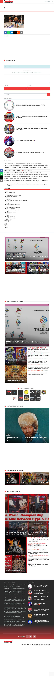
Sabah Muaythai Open (11, 243)
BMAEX (8, 224)
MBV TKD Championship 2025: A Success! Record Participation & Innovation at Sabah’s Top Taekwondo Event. (38, 583)
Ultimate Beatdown (11, 247)
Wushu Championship (11, 248)
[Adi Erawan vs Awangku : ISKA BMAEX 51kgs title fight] (41, 509)
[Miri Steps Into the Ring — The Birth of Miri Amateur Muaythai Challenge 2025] (16, 594)
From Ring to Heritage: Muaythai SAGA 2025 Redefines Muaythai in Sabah (38, 576)
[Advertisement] (27, 47)
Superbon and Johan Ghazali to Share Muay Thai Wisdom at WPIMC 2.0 (38, 570)
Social (6, 257)
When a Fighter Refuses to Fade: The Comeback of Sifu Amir (18, 209)
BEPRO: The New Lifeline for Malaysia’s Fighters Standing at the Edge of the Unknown (32, 147)
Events (6, 221)
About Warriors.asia (27, 675)
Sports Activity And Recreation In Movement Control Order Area (38, 595)
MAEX (8, 233)
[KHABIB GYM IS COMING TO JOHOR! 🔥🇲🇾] (11, 85)
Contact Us (42, 675)
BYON (8, 228)
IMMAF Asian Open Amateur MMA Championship (17, 231)
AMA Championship (11, 223)
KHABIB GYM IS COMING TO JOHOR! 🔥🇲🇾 (25, 171)
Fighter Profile (8, 251)
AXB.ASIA (17, 616)
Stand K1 (8, 244)
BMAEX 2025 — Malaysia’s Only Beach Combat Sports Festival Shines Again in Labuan (31, 159)
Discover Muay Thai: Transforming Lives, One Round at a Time (30, 183)
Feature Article (8, 249)
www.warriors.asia (8, 648)
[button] (5, 77)
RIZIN (8, 241)
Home (22, 675)
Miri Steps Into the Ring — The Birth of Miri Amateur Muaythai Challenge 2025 (37, 404)
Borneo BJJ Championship (12, 227)
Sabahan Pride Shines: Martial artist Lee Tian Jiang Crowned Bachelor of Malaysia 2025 (23, 211)
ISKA (6, 253)
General (7, 252)
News (6, 255)
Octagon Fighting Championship (13, 237)
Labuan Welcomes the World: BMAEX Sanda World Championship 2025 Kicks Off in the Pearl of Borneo (38, 590)
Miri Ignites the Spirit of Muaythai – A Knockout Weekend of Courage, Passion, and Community (25, 214)
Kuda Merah (9, 232)
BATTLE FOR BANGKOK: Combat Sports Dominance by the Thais (30, 135)
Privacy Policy (47, 675)
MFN (7, 236)
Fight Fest (9, 229)
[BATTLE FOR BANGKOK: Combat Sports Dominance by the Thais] (11, 69)
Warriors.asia (6, 615)
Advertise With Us (35, 675)
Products (7, 256)
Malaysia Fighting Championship (13, 235)
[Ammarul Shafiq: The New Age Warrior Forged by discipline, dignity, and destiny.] (30, 652)
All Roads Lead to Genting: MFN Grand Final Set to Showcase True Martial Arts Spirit (22, 205)
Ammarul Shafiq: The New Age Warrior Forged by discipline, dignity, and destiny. (22, 207)
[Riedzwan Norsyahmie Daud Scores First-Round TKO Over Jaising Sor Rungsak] (27, 456)
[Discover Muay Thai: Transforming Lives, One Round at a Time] (27, 85)
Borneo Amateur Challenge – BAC (14, 225)
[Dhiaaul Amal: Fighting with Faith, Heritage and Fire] (16, 576)
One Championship (11, 239)
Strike (8, 245)
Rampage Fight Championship (13, 240)
